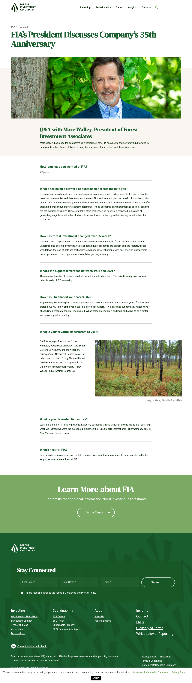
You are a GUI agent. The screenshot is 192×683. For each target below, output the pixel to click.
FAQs (140, 622)
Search (155, 6)
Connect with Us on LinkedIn (32, 646)
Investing (85, 7)
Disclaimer (165, 656)
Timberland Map (19, 625)
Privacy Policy (88, 592)
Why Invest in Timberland (24, 616)
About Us (99, 616)
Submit (155, 582)
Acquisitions (17, 629)
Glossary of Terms (149, 628)
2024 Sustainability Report (67, 629)
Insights (132, 7)
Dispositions (18, 633)
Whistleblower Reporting (154, 634)
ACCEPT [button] (96, 678)
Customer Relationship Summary (158, 665)
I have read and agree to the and (61, 592)
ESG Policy (58, 620)
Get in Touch (94, 512)
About (119, 7)
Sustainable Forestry (64, 625)
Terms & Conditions (66, 592)
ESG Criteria (59, 616)
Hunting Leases (102, 620)
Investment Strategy (21, 620)
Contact (146, 7)
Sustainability (103, 7)
